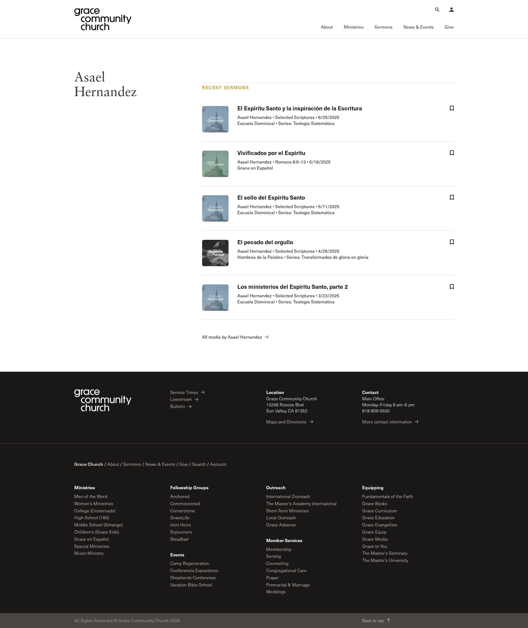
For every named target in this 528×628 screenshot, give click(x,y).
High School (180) (91, 517)
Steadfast (179, 539)
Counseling (277, 563)
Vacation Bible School (191, 585)
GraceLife (179, 517)
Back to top (373, 620)
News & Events (160, 464)
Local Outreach (281, 517)
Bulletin (177, 406)
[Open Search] (437, 10)
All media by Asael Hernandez (232, 337)
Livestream (181, 399)
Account (218, 464)
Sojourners (181, 532)
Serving (273, 556)
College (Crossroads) (94, 510)
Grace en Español (91, 539)
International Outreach (288, 496)
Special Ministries (91, 546)
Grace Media (374, 539)
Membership (279, 549)
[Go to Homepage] (102, 19)
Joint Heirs (180, 525)
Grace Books (374, 503)
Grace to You (374, 546)
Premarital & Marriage (288, 585)
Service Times (184, 392)
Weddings (276, 591)
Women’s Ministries (93, 503)
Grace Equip (374, 532)
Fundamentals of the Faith (387, 496)
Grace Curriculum (379, 510)
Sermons (132, 464)
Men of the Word (90, 496)
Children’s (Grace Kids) (96, 532)
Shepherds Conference (193, 577)
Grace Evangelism (380, 525)
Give (183, 464)
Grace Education (378, 517)
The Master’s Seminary (384, 553)
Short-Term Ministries (287, 510)
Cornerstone (182, 510)
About (113, 464)
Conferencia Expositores (194, 570)
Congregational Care (286, 570)
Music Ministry (88, 553)
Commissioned (185, 503)
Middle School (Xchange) (98, 525)
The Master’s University (385, 560)
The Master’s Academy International (301, 503)
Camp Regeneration (189, 563)
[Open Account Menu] (452, 10)
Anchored (179, 496)
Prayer (272, 577)
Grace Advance (281, 525)
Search (199, 464)
